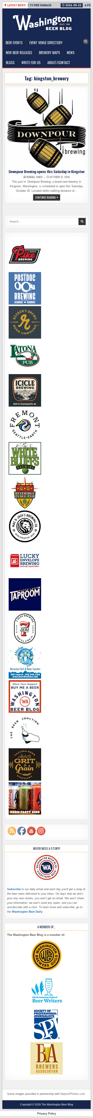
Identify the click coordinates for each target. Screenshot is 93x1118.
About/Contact (58, 62)
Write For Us (30, 62)
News (70, 52)
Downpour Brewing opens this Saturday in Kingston (47, 171)
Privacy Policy (46, 1113)
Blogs (10, 62)
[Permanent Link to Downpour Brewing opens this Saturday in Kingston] (46, 128)
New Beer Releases (19, 52)
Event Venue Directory (46, 42)
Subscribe (14, 889)
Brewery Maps (49, 52)
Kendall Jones (35, 177)
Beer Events (14, 42)
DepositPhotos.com (72, 1093)
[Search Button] (85, 41)
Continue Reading (47, 198)
